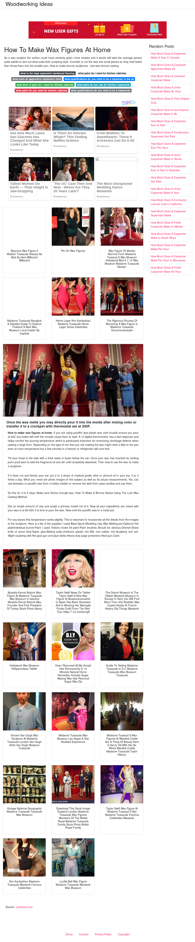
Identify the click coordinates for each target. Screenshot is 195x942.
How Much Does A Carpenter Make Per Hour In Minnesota (168, 258)
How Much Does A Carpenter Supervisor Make (168, 213)
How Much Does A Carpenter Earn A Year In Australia (168, 168)
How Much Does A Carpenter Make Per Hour (168, 247)
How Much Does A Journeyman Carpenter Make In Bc (170, 112)
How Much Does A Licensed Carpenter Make (168, 78)
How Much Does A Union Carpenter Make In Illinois (166, 157)
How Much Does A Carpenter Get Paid (168, 179)
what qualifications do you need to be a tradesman (100, 90)
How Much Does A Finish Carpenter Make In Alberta (167, 224)
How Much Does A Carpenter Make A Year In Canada (168, 55)
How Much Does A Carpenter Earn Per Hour (168, 145)
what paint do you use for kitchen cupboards (103, 84)
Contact (83, 934)
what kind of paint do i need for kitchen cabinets (45, 84)
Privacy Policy (103, 934)
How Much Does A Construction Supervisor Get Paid (170, 134)
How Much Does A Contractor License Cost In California (169, 202)
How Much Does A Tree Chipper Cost (170, 100)
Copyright (123, 934)
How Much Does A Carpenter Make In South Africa (168, 236)
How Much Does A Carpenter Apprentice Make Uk (168, 67)
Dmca (69, 934)
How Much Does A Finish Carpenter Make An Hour (166, 269)
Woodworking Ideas (29, 3)
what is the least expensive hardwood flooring (47, 73)
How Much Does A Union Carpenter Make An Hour (166, 89)
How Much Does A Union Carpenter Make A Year (166, 191)
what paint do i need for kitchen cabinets (102, 73)
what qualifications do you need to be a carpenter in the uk (99, 79)
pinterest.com (24, 907)
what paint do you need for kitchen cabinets (41, 90)
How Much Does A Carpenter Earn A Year (168, 123)
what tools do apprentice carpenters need (36, 79)
